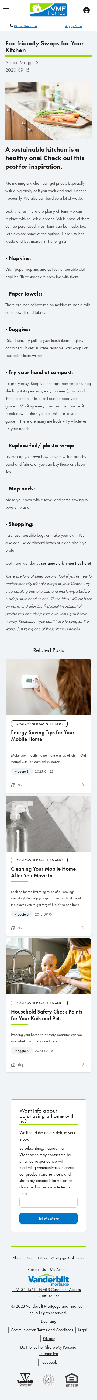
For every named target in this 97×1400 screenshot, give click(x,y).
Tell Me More (49, 1218)
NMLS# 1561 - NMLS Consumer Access (46, 1289)
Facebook (49, 1362)
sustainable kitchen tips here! (66, 563)
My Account (59, 1269)
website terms (58, 1187)
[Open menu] (6, 10)
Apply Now (73, 25)
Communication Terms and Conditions (42, 1330)
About (17, 1258)
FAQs (42, 1258)
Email (23, 1193)
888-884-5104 (25, 25)
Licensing (48, 1321)
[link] (48, 726)
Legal (82, 1330)
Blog (30, 1258)
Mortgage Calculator (68, 1258)
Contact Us (37, 1269)
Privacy (49, 1338)
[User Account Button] (86, 10)
